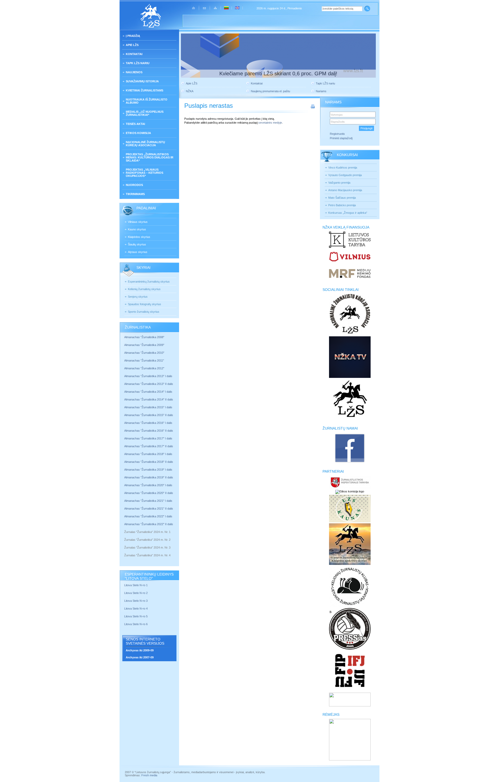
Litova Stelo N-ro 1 (136, 585)
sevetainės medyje (270, 122)
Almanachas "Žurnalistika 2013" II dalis (148, 383)
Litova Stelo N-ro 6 (136, 624)
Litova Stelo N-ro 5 (136, 616)
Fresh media (149, 775)
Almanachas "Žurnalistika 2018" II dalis (148, 461)
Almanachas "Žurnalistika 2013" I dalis (148, 376)
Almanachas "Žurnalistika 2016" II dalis (148, 430)
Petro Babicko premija (342, 205)
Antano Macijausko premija (345, 190)
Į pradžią (133, 35)
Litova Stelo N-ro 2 (136, 592)
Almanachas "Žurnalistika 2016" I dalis (148, 422)
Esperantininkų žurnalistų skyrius (149, 281)
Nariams (321, 91)
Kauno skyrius (137, 229)
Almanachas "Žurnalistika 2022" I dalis (148, 516)
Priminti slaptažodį (341, 138)
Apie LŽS (132, 44)
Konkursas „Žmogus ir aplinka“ (347, 212)
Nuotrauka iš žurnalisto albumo (146, 101)
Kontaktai (134, 54)
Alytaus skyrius (137, 251)
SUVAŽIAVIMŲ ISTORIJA (142, 81)
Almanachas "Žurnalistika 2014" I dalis (148, 391)
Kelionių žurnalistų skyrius (144, 289)
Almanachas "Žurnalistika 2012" (144, 368)
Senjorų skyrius (138, 296)
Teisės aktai (135, 123)
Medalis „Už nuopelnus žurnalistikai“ (144, 113)
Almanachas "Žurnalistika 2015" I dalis (148, 407)
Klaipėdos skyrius (139, 236)
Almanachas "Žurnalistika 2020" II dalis (148, 492)
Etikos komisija (138, 133)
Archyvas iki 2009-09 (140, 650)
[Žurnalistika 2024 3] (124, 551)
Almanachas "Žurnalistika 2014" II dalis (148, 399)
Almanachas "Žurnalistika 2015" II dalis (148, 415)
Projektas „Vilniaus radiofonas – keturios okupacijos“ (144, 172)
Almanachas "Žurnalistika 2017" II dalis (149, 446)
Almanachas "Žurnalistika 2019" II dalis (148, 477)
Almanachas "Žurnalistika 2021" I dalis (148, 500)
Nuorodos (134, 184)
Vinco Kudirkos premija (342, 167)
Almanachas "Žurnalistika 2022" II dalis (148, 524)
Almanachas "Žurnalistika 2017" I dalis (148, 438)
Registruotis (337, 133)
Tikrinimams (135, 194)
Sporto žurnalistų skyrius (143, 311)
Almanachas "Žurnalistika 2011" (144, 360)
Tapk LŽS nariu (137, 63)
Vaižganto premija (339, 182)
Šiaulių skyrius (137, 244)
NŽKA (189, 91)
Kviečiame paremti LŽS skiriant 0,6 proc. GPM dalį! (278, 73)
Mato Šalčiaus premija (342, 197)
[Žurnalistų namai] (350, 462)
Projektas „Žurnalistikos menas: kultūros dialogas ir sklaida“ (149, 157)
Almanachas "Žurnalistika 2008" (144, 337)
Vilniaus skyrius (138, 221)
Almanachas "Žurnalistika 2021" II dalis (148, 508)
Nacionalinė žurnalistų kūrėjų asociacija (145, 144)
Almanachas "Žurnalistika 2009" (144, 344)
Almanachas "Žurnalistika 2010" (144, 352)
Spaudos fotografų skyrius (144, 304)
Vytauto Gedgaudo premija (345, 175)
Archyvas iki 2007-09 (140, 657)
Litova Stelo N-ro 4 (136, 608)
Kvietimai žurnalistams (144, 90)
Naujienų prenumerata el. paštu (270, 91)
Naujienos (134, 72)
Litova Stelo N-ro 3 (136, 600)
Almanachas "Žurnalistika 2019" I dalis (148, 469)
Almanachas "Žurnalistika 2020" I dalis (148, 485)
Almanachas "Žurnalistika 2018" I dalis (148, 454)
